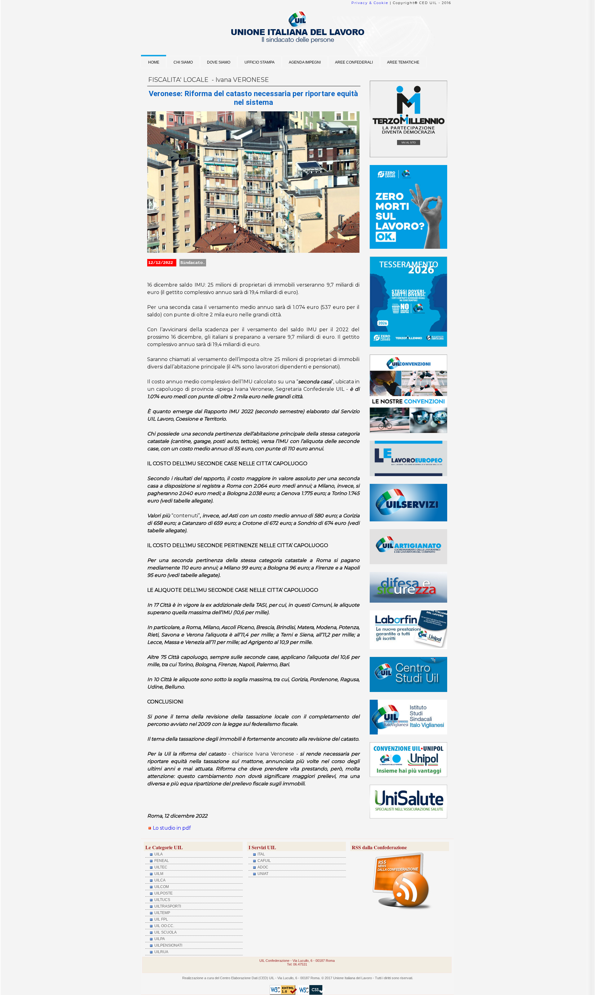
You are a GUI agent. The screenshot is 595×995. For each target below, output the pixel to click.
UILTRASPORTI (167, 906)
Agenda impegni (305, 62)
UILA (158, 854)
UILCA (159, 880)
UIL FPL (160, 919)
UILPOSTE (163, 893)
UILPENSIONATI (167, 945)
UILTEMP (161, 913)
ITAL (261, 854)
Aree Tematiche (403, 62)
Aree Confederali (354, 62)
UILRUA (160, 952)
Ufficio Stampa (260, 62)
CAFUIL (264, 861)
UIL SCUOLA (165, 932)
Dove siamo (218, 62)
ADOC (262, 867)
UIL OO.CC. (163, 926)
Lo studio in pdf (172, 828)
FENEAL (161, 861)
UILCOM (161, 887)
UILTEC (160, 867)
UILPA (159, 939)
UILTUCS (161, 900)
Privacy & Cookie (369, 3)
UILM (158, 874)
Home (153, 62)
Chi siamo (183, 62)
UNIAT (262, 874)
